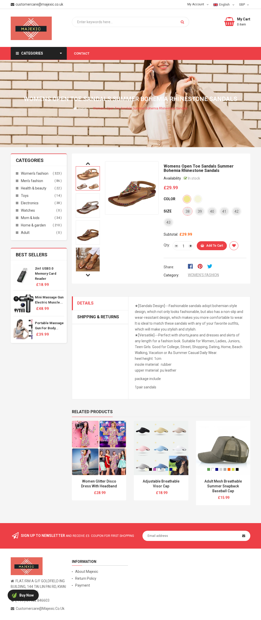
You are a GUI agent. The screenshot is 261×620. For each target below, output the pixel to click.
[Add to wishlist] (233, 245)
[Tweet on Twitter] (211, 266)
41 (224, 211)
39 (200, 211)
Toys (25, 196)
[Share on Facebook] (192, 266)
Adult (25, 233)
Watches (28, 210)
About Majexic (86, 572)
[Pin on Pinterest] (202, 266)
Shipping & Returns (98, 316)
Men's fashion (32, 181)
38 (188, 211)
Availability (172, 178)
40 (212, 211)
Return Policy (85, 578)
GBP (242, 4)
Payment (82, 585)
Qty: (167, 245)
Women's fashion (34, 173)
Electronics (29, 203)
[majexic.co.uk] (27, 566)
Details (85, 303)
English (224, 4)
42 (236, 211)
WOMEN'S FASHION (203, 275)
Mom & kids (30, 218)
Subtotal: (171, 234)
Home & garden (33, 225)
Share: (169, 267)
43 (168, 222)
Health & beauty (33, 188)
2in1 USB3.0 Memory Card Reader (45, 274)
